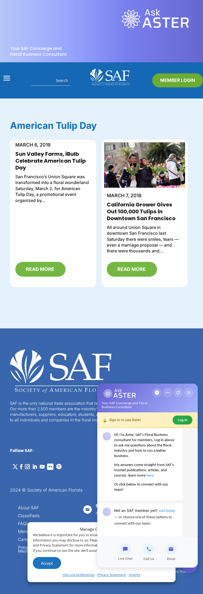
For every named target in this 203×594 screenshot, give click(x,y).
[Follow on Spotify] (58, 466)
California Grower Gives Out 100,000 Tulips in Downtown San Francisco (141, 211)
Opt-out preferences (79, 574)
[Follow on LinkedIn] (35, 467)
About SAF (28, 508)
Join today (167, 511)
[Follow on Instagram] (27, 467)
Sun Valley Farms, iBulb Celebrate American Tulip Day (50, 160)
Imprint (135, 574)
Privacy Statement (111, 574)
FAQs (23, 524)
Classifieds (29, 516)
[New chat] (178, 392)
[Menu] (167, 392)
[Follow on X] (15, 467)
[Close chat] (188, 392)
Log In (182, 420)
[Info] (157, 392)
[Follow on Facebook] (21, 467)
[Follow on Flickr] (50, 467)
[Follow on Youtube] (42, 467)
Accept (47, 563)
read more (40, 269)
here (149, 476)
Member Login (177, 80)
